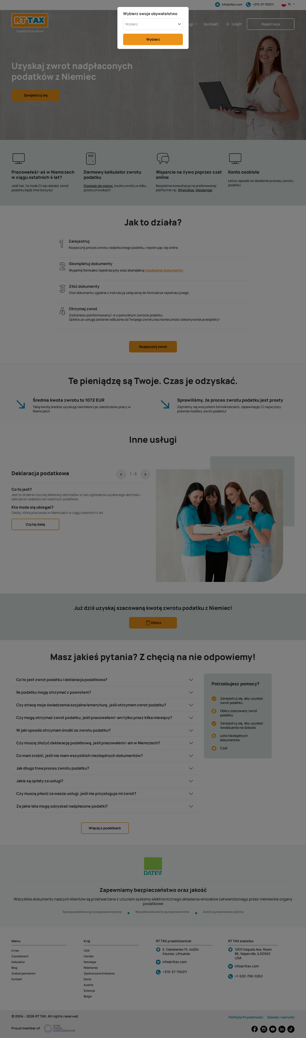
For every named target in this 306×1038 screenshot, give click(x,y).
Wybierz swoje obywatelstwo (150, 13)
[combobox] (153, 24)
